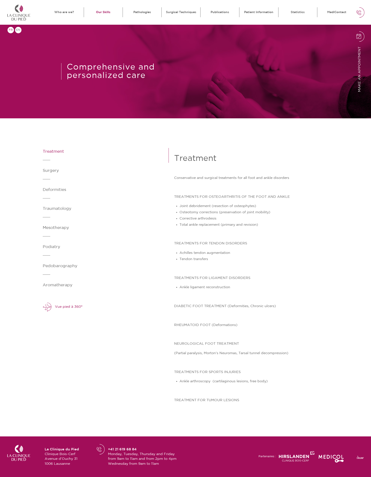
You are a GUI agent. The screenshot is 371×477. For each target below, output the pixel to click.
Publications (220, 12)
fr (11, 30)
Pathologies (142, 12)
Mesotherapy (56, 228)
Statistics (298, 12)
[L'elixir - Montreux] (360, 457)
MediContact (336, 12)
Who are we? (64, 12)
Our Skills (103, 12)
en (18, 30)
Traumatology (57, 208)
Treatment (53, 151)
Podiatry (51, 247)
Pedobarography (60, 266)
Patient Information (258, 12)
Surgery (51, 170)
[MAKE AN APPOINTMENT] (342, 42)
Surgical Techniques (181, 12)
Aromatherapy (57, 285)
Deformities (54, 190)
